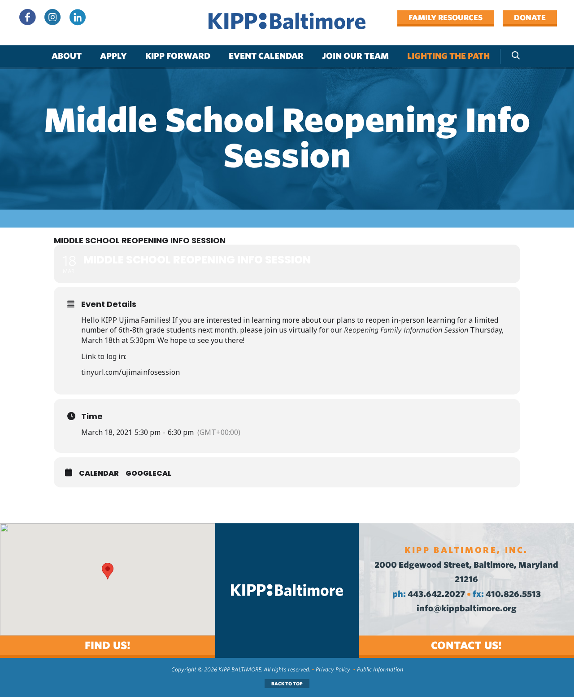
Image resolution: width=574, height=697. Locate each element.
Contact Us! (466, 645)
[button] (107, 571)
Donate (530, 17)
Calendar (99, 473)
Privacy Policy (333, 669)
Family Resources (446, 17)
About (67, 56)
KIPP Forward (177, 56)
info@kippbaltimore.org (467, 608)
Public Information (380, 669)
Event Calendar (266, 56)
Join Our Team (355, 56)
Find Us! (107, 645)
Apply (113, 56)
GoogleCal (148, 473)
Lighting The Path (448, 56)
